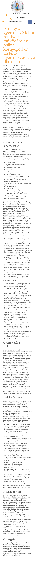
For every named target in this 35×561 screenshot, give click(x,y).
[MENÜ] (17, 23)
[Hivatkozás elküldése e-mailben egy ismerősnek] (25, 65)
